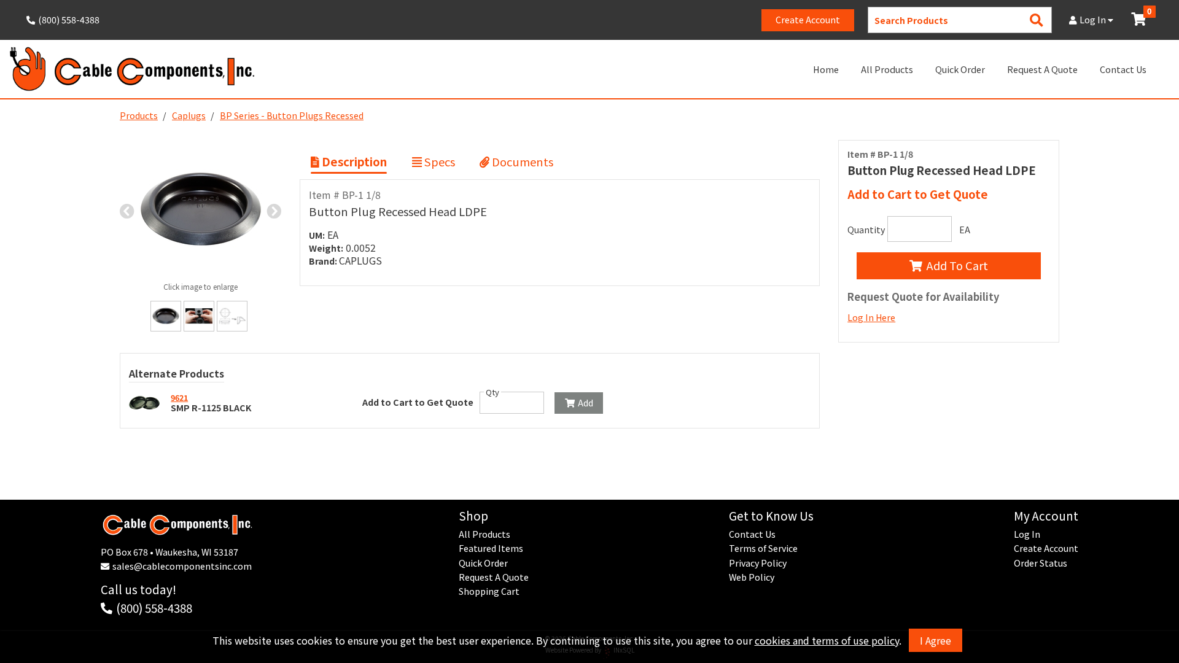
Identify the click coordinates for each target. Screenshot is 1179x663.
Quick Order (960, 69)
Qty (492, 392)
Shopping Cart (489, 591)
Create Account (808, 20)
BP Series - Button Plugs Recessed (292, 115)
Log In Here (871, 317)
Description (353, 161)
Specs (438, 161)
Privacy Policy (758, 563)
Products (139, 115)
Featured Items (491, 548)
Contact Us (1123, 69)
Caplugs (189, 115)
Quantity (866, 229)
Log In (1094, 20)
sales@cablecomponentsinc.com (182, 566)
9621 (179, 397)
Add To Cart (957, 265)
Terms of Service (763, 548)
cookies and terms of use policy (827, 640)
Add (585, 403)
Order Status (1040, 563)
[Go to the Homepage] (132, 69)
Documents (521, 161)
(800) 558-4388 (154, 607)
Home (826, 69)
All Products (887, 69)
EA (964, 229)
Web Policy (751, 577)
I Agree (935, 640)
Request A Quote (1042, 69)
